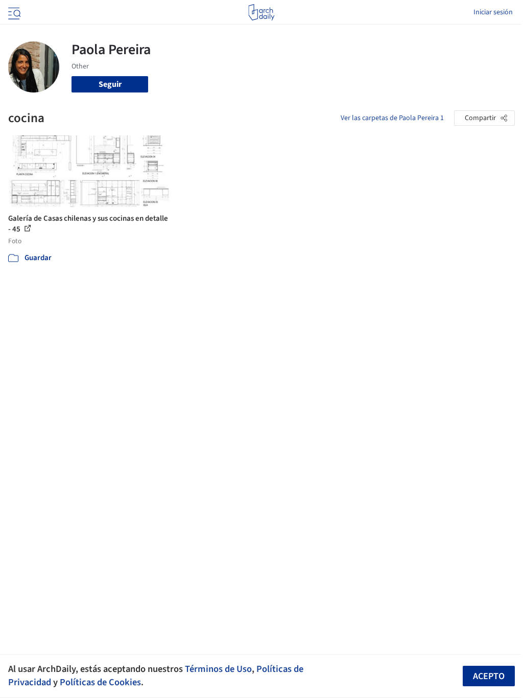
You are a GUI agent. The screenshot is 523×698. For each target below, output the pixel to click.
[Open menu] (13, 12)
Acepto (489, 676)
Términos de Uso (218, 669)
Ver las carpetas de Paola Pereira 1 (392, 118)
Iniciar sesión (493, 12)
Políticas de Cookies (100, 682)
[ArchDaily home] (261, 12)
